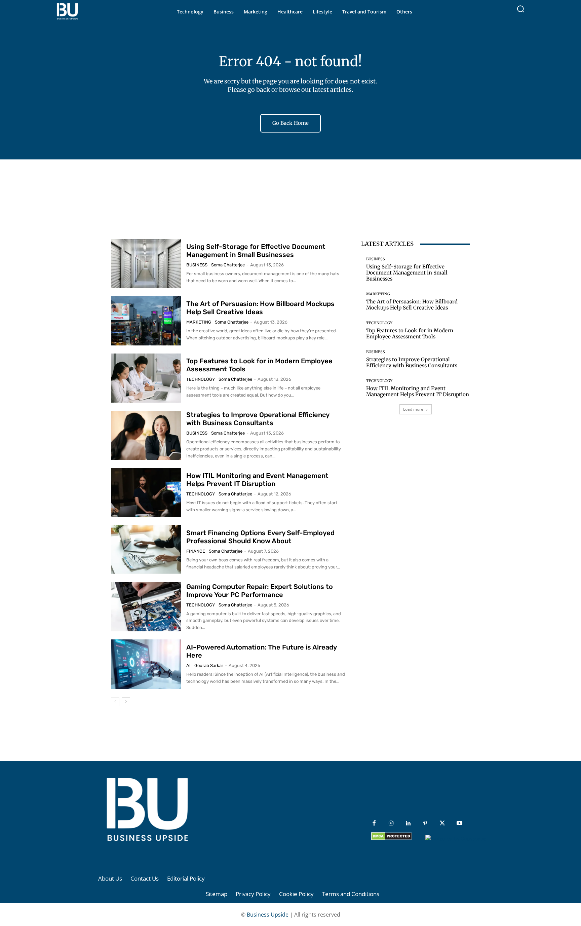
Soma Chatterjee (228, 264)
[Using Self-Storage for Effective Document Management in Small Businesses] (146, 263)
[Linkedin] (408, 823)
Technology (200, 379)
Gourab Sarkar (208, 665)
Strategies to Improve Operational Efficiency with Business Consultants (258, 419)
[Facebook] (374, 823)
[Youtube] (459, 823)
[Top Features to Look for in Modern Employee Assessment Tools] (146, 378)
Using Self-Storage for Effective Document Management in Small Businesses (255, 251)
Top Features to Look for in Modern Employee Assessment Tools (409, 333)
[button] (520, 9)
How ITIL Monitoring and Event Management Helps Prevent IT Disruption (257, 480)
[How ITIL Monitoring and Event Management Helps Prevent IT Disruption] (146, 492)
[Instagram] (391, 823)
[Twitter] (442, 823)
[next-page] (126, 701)
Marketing (198, 322)
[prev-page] (115, 701)
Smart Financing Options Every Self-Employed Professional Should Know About (260, 537)
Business (196, 265)
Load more (413, 409)
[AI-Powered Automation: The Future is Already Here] (146, 664)
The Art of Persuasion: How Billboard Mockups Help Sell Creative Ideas (260, 308)
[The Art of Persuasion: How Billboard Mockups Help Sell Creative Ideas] (146, 320)
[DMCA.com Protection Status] (391, 838)
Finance (195, 551)
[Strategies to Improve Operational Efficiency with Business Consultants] (146, 435)
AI (188, 665)
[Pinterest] (425, 823)
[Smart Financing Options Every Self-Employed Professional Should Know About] (146, 549)
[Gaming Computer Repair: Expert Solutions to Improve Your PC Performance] (146, 606)
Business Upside (267, 914)
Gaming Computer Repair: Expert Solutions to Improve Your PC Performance (259, 591)
